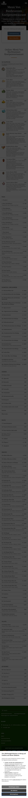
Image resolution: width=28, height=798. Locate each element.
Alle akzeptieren (14, 794)
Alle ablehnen (14, 790)
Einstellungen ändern (14, 787)
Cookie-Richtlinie (16, 779)
